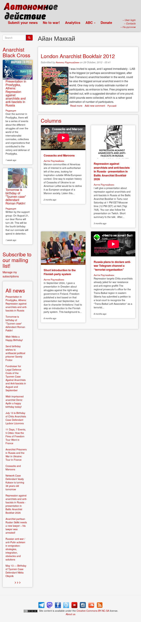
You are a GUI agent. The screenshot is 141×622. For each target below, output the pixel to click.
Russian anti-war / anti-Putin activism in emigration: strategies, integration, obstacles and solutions (15, 549)
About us (70, 614)
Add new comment (95, 105)
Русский (111, 105)
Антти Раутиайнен (67, 62)
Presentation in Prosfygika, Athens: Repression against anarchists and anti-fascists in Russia (16, 93)
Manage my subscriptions (11, 274)
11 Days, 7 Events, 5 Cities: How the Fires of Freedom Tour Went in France (16, 436)
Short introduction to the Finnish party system (60, 272)
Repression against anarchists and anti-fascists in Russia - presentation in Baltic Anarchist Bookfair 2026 (112, 171)
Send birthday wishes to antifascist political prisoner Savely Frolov (15, 353)
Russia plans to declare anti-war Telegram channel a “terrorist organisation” (112, 266)
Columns (51, 120)
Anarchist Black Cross (16, 52)
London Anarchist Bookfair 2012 (78, 56)
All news (15, 290)
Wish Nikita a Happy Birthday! (14, 338)
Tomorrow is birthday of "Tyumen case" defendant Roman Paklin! (16, 196)
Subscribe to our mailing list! (17, 260)
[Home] (32, 12)
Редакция (11, 110)
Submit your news (23, 22)
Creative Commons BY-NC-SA (93, 610)
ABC (89, 22)
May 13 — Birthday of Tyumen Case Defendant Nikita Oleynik (16, 571)
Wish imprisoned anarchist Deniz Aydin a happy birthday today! (15, 401)
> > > (18, 582)
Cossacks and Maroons (59, 155)
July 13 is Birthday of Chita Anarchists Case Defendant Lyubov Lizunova (16, 418)
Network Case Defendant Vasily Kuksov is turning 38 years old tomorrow (15, 482)
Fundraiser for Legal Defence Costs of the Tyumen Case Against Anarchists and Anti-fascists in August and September (16, 378)
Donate (106, 22)
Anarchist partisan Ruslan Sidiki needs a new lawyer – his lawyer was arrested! (16, 525)
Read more (76, 105)
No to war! (51, 22)
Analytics (72, 22)
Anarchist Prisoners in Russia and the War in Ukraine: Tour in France (16, 454)
